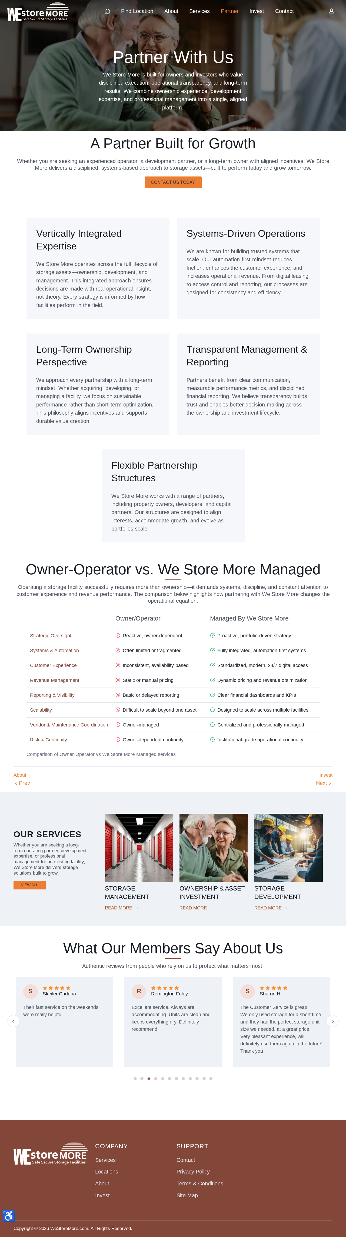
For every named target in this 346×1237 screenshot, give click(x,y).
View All (29, 885)
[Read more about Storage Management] (139, 848)
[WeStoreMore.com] (38, 11)
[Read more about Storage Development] (288, 848)
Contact (186, 1160)
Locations (106, 1172)
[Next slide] (333, 1021)
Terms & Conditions (200, 1183)
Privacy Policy (193, 1172)
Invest (102, 1195)
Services (105, 1160)
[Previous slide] (14, 1021)
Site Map (187, 1195)
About (102, 1183)
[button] (135, 1078)
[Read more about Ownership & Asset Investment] (213, 848)
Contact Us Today (173, 182)
